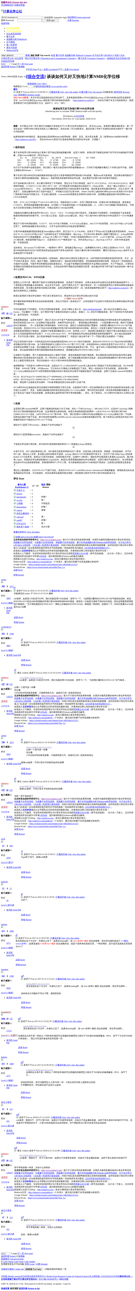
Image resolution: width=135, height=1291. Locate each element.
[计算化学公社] (11, 11)
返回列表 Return (8, 67)
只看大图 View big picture (90, 92)
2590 (11, 976)
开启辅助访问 (7, 5)
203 (3, 633)
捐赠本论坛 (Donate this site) (14, 2)
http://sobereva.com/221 (118, 288)
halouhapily (21, 497)
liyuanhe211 (6, 1012)
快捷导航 (5, 23)
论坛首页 (13, 34)
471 (3, 931)
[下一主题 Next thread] (68, 69)
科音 (53, 55)
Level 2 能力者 (7, 905)
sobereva (4, 306)
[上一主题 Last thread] (47, 69)
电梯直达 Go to (20, 86)
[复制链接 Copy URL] (37, 84)
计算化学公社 (7, 58)
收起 (43, 484)
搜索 (27, 55)
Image (10, 1261)
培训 (117, 55)
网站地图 (64, 1279)
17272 (9, 1031)
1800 (11, 931)
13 (3, 888)
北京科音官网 (12, 28)
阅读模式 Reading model (29, 95)
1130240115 (6, 627)
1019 (8, 858)
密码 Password (7, 20)
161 (7, 1121)
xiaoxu (19, 510)
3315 (11, 586)
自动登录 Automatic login (55, 17)
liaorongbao (21, 507)
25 (3, 846)
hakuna (4, 924)
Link (16, 1261)
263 (3, 976)
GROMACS (108, 55)
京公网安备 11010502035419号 (103, 1276)
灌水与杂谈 (11, 47)
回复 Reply (18, 570)
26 (7, 900)
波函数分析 (70, 55)
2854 (8, 988)
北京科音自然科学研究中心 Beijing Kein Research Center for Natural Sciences (55, 1276)
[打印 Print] (31, 69)
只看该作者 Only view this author (63, 92)
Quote (21, 1261)
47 (3, 1109)
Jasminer (4, 969)
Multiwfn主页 (12, 50)
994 (11, 846)
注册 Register (73, 20)
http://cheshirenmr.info (92, 309)
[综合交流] (36, 76)
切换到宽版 (19, 5)
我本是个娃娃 (22, 527)
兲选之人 (20, 490)
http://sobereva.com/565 (25, 139)
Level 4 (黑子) (7, 862)
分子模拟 (10, 42)
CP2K (122, 55)
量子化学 (10, 36)
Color (5, 1261)
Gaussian (88, 55)
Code (26, 1261)
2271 (8, 943)
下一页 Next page (25, 64)
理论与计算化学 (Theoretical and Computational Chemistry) (50, 58)
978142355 (21, 523)
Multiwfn (80, 55)
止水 (3, 839)
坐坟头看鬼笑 (22, 513)
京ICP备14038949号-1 (48, 1279)
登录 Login (30, 1264)
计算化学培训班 (13, 31)
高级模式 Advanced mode (12, 1259)
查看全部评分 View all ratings (26, 532)
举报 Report (18, 575)
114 (11, 1109)
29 (7, 1019)
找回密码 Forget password (78, 17)
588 (3, 586)
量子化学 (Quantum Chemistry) (91, 58)
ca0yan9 (19, 517)
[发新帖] (20, 67)
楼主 (15, 89)
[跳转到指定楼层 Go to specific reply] (50, 86)
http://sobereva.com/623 (83, 100)
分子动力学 (97, 55)
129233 (9, 326)
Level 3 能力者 (7, 1126)
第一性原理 (11, 45)
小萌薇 (19, 503)
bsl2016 (4, 882)
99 (7, 313)
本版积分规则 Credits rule (12, 1269)
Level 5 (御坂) (7, 603)
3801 (8, 646)
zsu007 (19, 520)
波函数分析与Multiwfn (16, 39)
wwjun (19, 500)
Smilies (32, 1261)
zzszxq (19, 494)
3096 (3, 1019)
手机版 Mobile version (10, 1276)
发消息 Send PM (9, 342)
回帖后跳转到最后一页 (55, 1269)
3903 (8, 598)
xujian (3, 580)
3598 (11, 634)
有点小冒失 (6, 1102)
